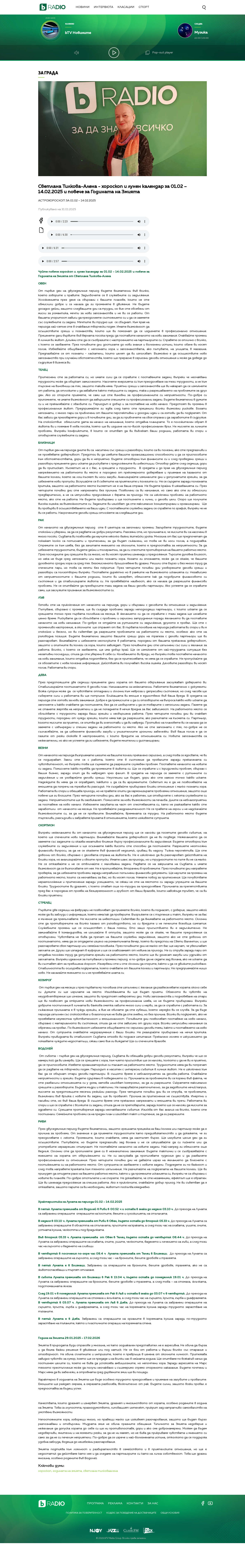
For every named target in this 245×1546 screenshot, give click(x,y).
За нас (153, 1503)
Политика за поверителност (84, 1513)
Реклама (115, 1503)
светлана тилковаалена (100, 1471)
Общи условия (170, 1513)
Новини (82, 7)
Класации (125, 7)
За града (48, 72)
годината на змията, (68, 1471)
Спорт (144, 7)
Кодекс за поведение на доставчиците (131, 1513)
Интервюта (103, 7)
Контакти (135, 1503)
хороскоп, (45, 1471)
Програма (95, 1503)
